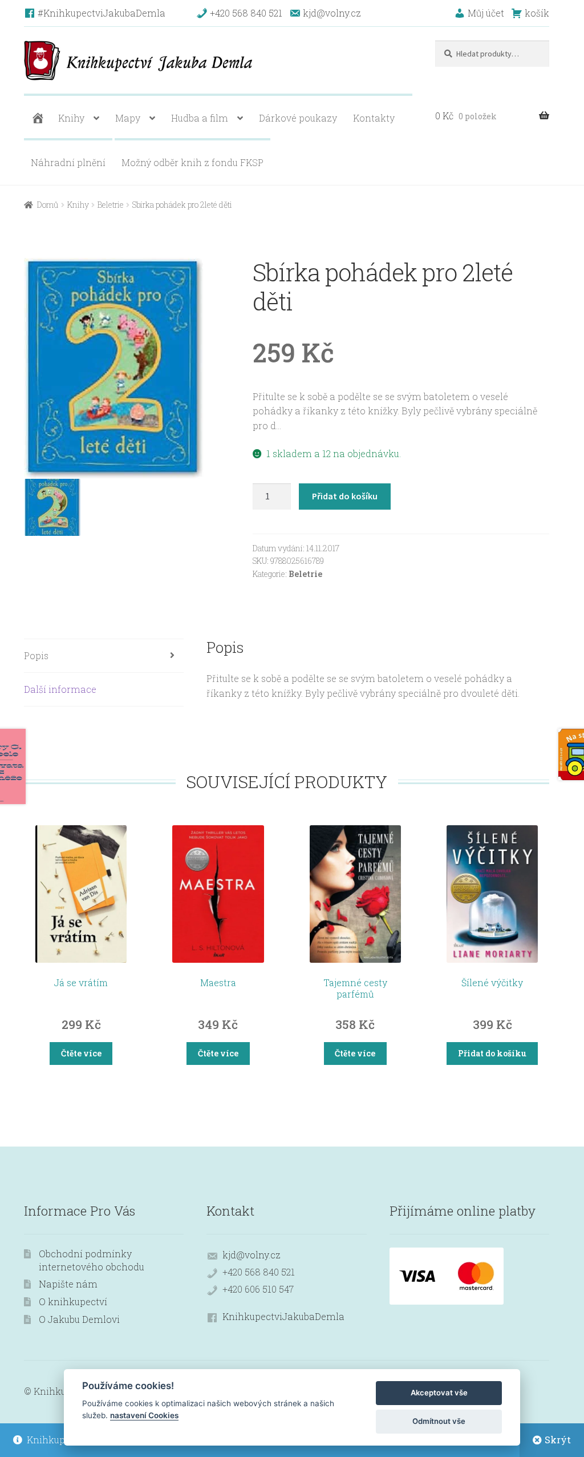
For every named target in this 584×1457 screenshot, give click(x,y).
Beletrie (111, 204)
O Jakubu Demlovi (79, 1319)
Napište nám (68, 1284)
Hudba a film (199, 118)
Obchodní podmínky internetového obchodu (91, 1260)
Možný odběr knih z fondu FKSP (192, 162)
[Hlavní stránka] (36, 118)
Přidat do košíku (345, 496)
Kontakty (374, 118)
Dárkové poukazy (298, 118)
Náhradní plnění (68, 162)
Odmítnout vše (438, 1421)
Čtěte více (81, 1053)
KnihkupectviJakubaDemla (283, 1316)
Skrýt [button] (558, 1440)
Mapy (127, 118)
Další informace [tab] (60, 689)
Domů (47, 204)
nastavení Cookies (144, 1415)
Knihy (71, 118)
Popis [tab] (36, 655)
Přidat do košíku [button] (492, 1053)
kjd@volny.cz (251, 1255)
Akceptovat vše (439, 1392)
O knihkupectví (73, 1301)
